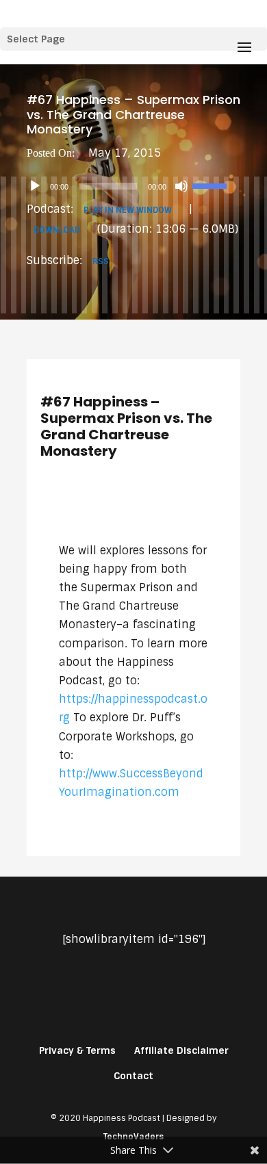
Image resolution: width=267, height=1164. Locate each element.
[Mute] (181, 186)
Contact (133, 1076)
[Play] (35, 186)
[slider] (211, 184)
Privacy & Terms (77, 1050)
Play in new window (128, 210)
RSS (100, 261)
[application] (133, 186)
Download (57, 229)
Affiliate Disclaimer (181, 1050)
